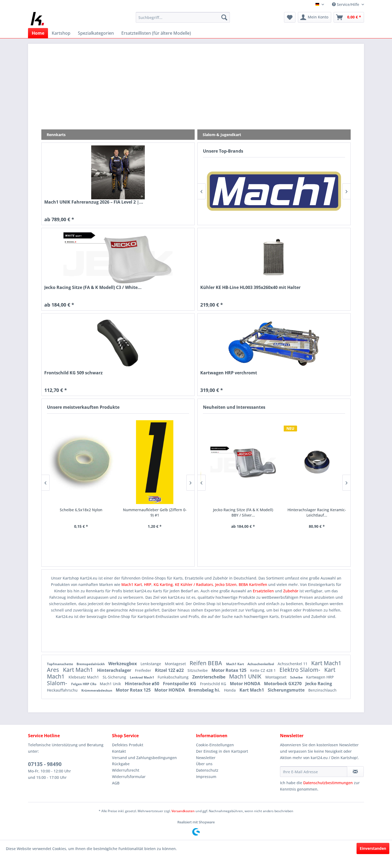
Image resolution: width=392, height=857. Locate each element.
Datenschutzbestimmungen (328, 782)
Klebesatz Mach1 (84, 677)
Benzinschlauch (322, 690)
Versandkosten (183, 811)
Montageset (176, 663)
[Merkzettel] (289, 17)
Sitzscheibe (198, 670)
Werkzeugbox (123, 663)
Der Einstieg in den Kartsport (222, 751)
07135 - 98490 (45, 764)
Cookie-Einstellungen (215, 744)
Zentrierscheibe (209, 677)
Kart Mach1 (78, 669)
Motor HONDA (245, 684)
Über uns (204, 763)
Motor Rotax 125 (229, 670)
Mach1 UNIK (246, 676)
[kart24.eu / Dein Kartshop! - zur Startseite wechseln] (37, 18)
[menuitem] (183, 17)
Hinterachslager (114, 670)
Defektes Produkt (127, 744)
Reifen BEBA (206, 663)
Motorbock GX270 (283, 684)
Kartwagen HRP (320, 677)
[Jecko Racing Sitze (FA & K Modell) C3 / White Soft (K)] (118, 258)
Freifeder (143, 670)
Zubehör (291, 590)
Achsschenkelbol (261, 664)
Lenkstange (151, 663)
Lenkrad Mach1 (142, 677)
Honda (230, 690)
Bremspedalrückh (91, 664)
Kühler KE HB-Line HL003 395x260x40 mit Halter (250, 287)
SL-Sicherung (115, 677)
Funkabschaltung (174, 677)
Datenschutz (207, 770)
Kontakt (119, 751)
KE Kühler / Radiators (194, 584)
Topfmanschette (60, 664)
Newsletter (205, 757)
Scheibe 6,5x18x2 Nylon (81, 509)
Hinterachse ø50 (142, 684)
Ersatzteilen (264, 590)
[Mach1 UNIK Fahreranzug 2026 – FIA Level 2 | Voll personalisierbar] (118, 172)
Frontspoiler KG (180, 684)
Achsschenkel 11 (293, 663)
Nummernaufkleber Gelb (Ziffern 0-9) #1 (155, 512)
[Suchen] (224, 17)
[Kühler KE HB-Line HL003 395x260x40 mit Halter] (274, 258)
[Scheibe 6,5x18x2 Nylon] (81, 462)
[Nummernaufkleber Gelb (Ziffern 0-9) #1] (155, 462)
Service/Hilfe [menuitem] (348, 4)
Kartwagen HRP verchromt (228, 373)
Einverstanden (373, 848)
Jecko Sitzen (226, 584)
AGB (115, 782)
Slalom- (58, 683)
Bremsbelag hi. (205, 690)
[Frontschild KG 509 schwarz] (118, 343)
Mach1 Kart (131, 584)
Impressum (206, 776)
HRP (147, 584)
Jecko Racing (318, 684)
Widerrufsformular (129, 776)
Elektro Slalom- (300, 669)
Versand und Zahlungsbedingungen (144, 757)
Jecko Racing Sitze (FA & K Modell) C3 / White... (93, 287)
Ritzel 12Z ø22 (170, 670)
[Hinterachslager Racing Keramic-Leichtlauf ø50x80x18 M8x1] (311, 462)
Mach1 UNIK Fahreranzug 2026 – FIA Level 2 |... (93, 202)
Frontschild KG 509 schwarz (73, 373)
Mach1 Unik (111, 683)
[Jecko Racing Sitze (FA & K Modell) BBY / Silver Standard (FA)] (237, 462)
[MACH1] (274, 191)
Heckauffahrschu (63, 690)
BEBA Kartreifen (253, 584)
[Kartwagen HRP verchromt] (274, 343)
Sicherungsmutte (287, 690)
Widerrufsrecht (125, 770)
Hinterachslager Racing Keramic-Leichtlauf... (310, 512)
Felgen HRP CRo (84, 684)
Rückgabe (121, 763)
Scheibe (296, 677)
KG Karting (163, 584)
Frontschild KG (213, 683)
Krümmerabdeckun (97, 690)
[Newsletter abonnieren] (355, 771)
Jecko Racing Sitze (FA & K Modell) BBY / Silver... (237, 512)
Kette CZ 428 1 (263, 670)
